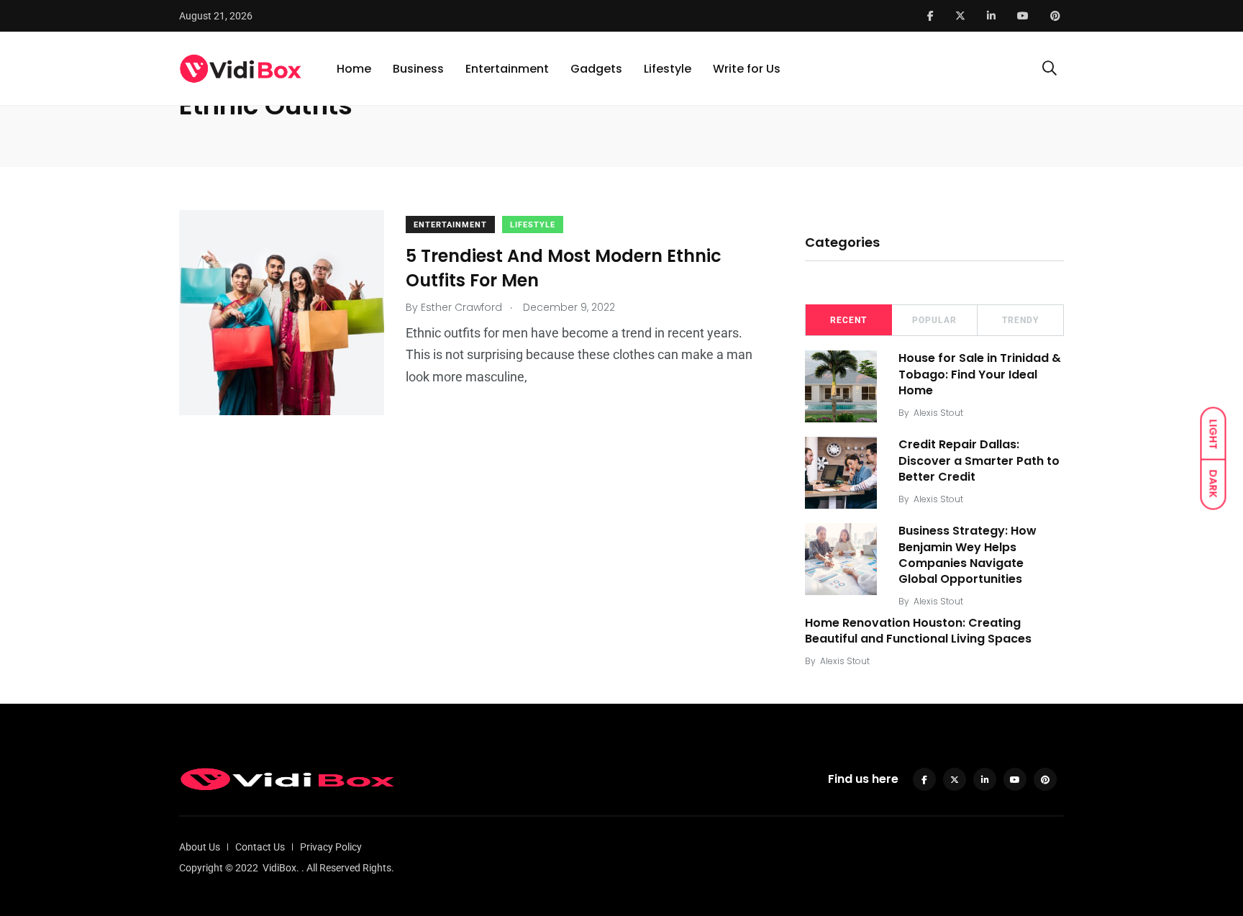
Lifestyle (667, 68)
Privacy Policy (331, 847)
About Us (199, 847)
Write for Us (746, 68)
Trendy (1020, 320)
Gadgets (596, 68)
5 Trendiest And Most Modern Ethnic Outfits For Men (563, 268)
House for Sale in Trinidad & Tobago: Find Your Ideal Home (979, 374)
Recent (848, 320)
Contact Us (260, 847)
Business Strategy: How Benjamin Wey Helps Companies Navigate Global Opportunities (967, 554)
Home (354, 68)
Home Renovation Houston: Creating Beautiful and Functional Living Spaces (918, 631)
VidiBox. (281, 868)
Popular (934, 320)
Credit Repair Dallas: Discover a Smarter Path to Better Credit (979, 460)
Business (418, 68)
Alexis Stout (938, 413)
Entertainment (507, 68)
